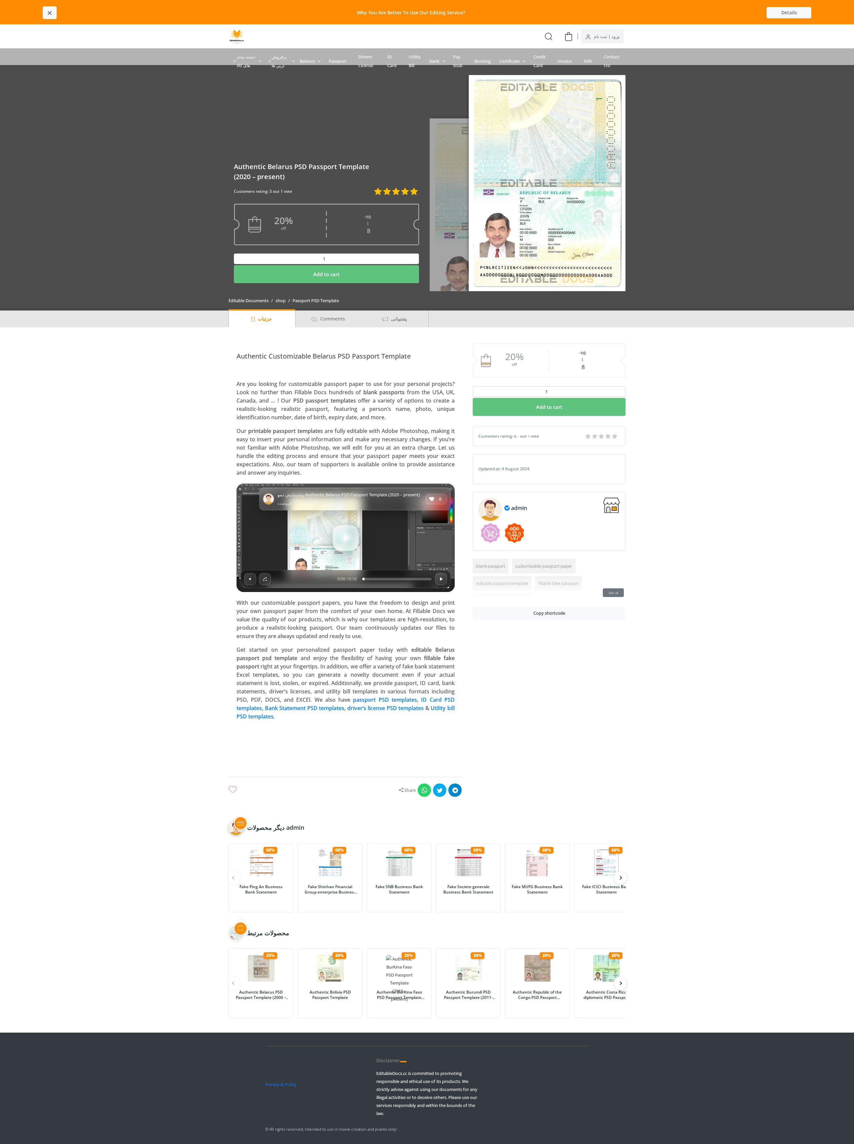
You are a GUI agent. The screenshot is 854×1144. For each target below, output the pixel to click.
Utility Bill (415, 61)
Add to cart (326, 274)
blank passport (490, 566)
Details (789, 12)
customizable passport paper (543, 566)
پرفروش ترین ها (279, 61)
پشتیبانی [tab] (398, 319)
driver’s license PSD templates (385, 708)
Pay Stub (457, 61)
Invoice (564, 61)
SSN (588, 61)
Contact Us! (611, 61)
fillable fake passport (558, 583)
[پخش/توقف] (441, 579)
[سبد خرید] (568, 36)
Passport (337, 61)
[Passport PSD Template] (410, 36)
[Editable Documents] (237, 36)
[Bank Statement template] (362, 36)
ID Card (392, 61)
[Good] (595, 436)
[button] (346, 746)
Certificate (509, 61)
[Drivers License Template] (386, 36)
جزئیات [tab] (264, 319)
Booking (482, 61)
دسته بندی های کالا (246, 61)
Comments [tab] (332, 319)
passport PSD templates (385, 699)
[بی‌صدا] (250, 579)
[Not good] (608, 436)
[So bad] (615, 436)
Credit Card (539, 61)
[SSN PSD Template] (422, 36)
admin (519, 508)
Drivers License (365, 61)
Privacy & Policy (281, 1084)
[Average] (601, 436)
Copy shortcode (549, 613)
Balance (307, 61)
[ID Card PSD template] (398, 36)
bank (434, 61)
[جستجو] (548, 36)
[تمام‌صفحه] (265, 579)
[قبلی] (620, 878)
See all (613, 592)
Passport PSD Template (316, 301)
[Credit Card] (374, 36)
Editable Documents (249, 301)
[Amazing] (588, 436)
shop (281, 301)
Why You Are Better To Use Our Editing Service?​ (411, 12)
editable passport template (502, 583)
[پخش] (345, 538)
